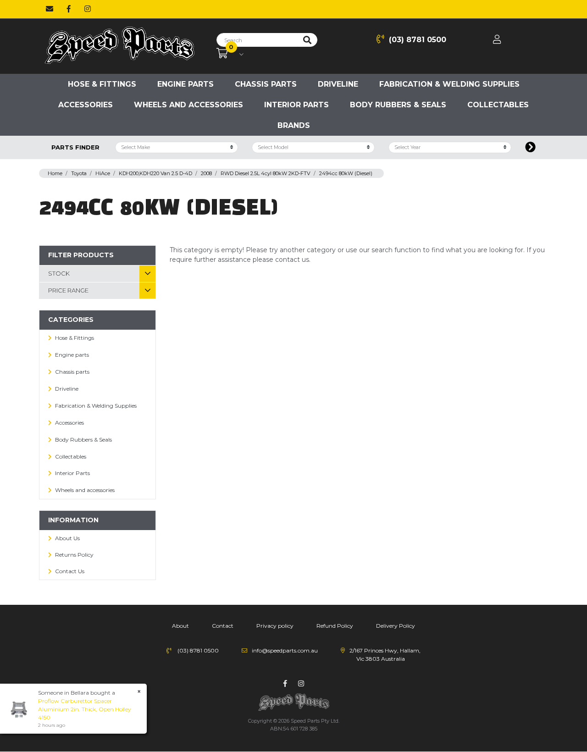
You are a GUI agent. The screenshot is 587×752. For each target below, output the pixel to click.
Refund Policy (334, 625)
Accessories (85, 104)
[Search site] (307, 40)
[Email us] (49, 9)
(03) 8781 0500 (417, 39)
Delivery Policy (395, 625)
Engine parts (185, 84)
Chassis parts (266, 84)
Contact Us (69, 571)
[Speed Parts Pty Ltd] (119, 46)
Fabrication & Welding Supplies (449, 84)
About (180, 625)
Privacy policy (275, 625)
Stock (59, 273)
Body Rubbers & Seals (398, 104)
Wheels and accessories (188, 104)
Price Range (68, 290)
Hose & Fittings (102, 84)
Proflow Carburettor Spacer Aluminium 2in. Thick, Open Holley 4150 (84, 709)
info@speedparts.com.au (285, 650)
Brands (293, 125)
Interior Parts (296, 104)
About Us (67, 538)
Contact (222, 625)
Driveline (338, 84)
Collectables (498, 104)
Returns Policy (74, 554)
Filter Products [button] (81, 255)
